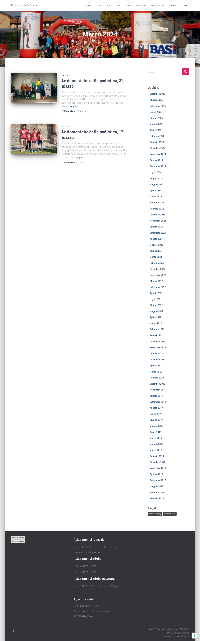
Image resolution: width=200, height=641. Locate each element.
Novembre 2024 (158, 154)
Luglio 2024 (156, 172)
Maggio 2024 (156, 184)
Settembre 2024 (158, 166)
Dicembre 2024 (157, 148)
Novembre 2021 (158, 347)
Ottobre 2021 (156, 353)
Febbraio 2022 (157, 329)
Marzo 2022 (156, 323)
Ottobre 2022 (156, 281)
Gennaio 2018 (157, 456)
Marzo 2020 (156, 371)
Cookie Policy (169, 514)
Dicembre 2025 (157, 94)
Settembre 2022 (158, 287)
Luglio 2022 (156, 299)
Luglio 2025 (156, 112)
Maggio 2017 (156, 486)
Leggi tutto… (75, 106)
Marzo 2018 (156, 450)
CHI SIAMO (173, 5)
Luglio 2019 (156, 414)
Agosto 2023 (156, 239)
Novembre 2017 (158, 468)
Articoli (66, 75)
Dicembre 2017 (157, 462)
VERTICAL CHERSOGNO (135, 5)
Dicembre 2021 (157, 341)
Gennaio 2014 (157, 498)
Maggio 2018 (156, 444)
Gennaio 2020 (157, 377)
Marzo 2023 (156, 257)
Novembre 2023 (158, 221)
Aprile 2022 (155, 317)
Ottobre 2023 (156, 226)
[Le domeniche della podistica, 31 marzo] (34, 88)
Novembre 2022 (158, 275)
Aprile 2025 (155, 130)
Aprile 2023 (155, 251)
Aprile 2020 (155, 365)
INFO (185, 5)
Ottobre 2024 (156, 160)
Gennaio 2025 (157, 142)
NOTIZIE (99, 5)
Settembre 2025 (158, 106)
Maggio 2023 (156, 245)
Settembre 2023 (158, 233)
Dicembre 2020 (157, 359)
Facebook (13, 631)
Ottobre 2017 (156, 474)
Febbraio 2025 (157, 136)
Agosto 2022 (156, 293)
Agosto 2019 (156, 408)
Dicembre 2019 (157, 384)
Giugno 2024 (156, 178)
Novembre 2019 (158, 389)
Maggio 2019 (156, 426)
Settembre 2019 (158, 402)
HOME (88, 5)
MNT (119, 5)
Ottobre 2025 (156, 100)
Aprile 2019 (155, 432)
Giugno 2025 (156, 118)
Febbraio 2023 (157, 263)
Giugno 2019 (156, 420)
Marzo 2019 (156, 438)
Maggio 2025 (156, 124)
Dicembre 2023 (157, 214)
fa (82, 111)
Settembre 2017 (158, 480)
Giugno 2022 (156, 305)
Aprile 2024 (155, 190)
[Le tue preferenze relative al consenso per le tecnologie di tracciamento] (195, 635)
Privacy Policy (155, 514)
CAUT (109, 5)
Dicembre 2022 (157, 269)
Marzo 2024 (156, 196)
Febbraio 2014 (157, 492)
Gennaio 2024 (157, 208)
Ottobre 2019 (156, 396)
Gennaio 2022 (157, 335)
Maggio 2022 (156, 311)
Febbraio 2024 (157, 202)
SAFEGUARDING (157, 5)
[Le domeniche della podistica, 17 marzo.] (34, 139)
